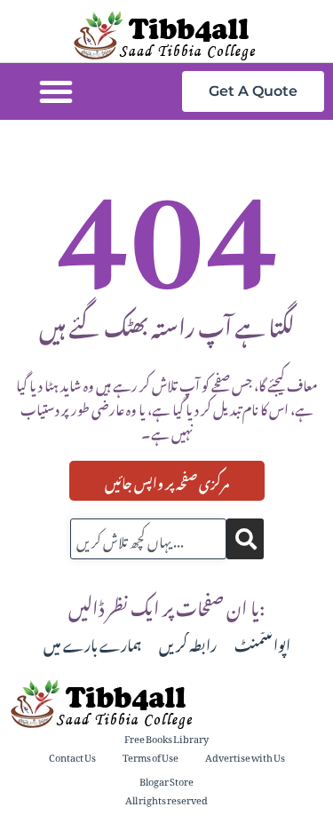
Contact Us (72, 756)
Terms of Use (150, 756)
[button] (56, 91)
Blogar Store (166, 780)
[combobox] (148, 538)
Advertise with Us (245, 756)
